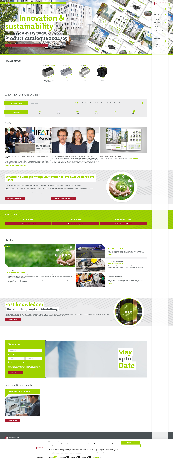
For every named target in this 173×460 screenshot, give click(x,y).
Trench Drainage (158, 14)
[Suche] (165, 9)
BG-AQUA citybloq (159, 30)
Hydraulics (157, 42)
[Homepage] (22, 438)
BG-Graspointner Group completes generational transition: (72, 156)
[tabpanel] (86, 27)
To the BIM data (12, 319)
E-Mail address (11, 348)
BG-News (156, 51)
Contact (59, 3)
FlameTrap (156, 33)
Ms (10, 354)
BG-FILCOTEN (158, 16)
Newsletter (26, 3)
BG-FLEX (157, 19)
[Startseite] (5, 3)
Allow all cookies (130, 442)
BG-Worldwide (19, 3)
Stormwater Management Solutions (157, 24)
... (9, 282)
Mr (15, 354)
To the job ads (12, 420)
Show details (96, 457)
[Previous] (77, 103)
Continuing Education (50, 3)
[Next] (142, 103)
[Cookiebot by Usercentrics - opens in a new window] (39, 457)
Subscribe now (16, 373)
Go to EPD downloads (14, 198)
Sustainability (40, 3)
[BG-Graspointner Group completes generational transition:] (75, 140)
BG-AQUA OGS (158, 28)
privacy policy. (24, 362)
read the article (56, 163)
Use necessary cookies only (131, 445)
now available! (134, 158)
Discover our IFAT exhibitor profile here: (15, 165)
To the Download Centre (123, 224)
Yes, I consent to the (19, 362)
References (157, 44)
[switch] (67, 457)
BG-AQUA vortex (159, 26)
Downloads (157, 46)
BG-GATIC (157, 17)
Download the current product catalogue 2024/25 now (26, 45)
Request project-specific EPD (63, 198)
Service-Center (157, 41)
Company (33, 3)
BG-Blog (156, 49)
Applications (157, 38)
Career (12, 3)
